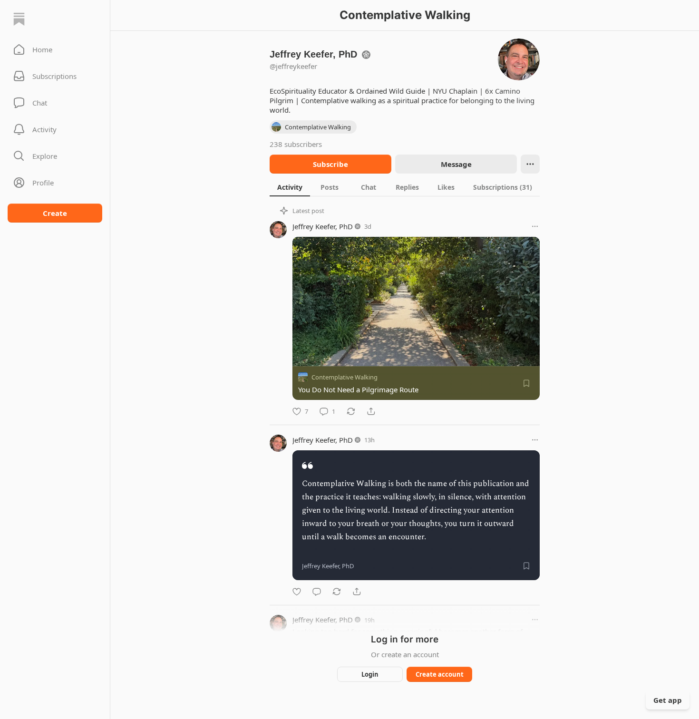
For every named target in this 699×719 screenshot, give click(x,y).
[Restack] (351, 411)
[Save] (526, 383)
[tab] (290, 186)
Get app (667, 700)
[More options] (535, 226)
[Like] (297, 591)
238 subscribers (296, 144)
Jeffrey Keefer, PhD (322, 226)
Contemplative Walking (344, 377)
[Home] (19, 19)
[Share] (371, 411)
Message (456, 164)
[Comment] (317, 591)
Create (55, 213)
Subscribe (330, 164)
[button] (55, 49)
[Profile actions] (530, 164)
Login (370, 674)
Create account (440, 674)
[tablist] (405, 186)
